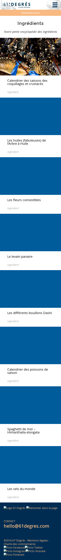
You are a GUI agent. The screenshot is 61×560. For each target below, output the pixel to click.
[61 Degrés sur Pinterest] (14, 554)
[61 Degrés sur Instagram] (15, 551)
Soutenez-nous (30, 13)
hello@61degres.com (26, 526)
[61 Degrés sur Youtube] (35, 551)
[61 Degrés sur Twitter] (34, 547)
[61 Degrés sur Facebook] (14, 547)
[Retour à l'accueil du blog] (17, 5)
